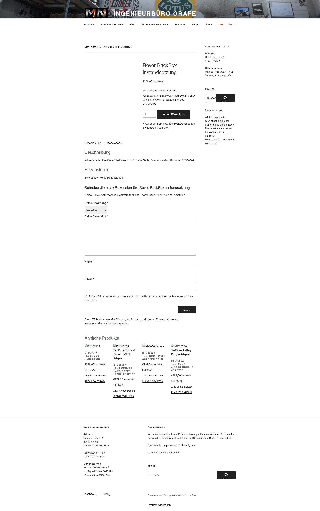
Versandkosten (168, 90)
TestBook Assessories (182, 123)
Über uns (180, 24)
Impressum (170, 445)
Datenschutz (154, 445)
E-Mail (89, 279)
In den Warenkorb (174, 114)
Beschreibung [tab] (93, 143)
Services (95, 46)
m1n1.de (89, 24)
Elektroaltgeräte (187, 445)
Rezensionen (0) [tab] (114, 143)
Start (87, 46)
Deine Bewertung (96, 203)
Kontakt (209, 24)
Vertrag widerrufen (160, 505)
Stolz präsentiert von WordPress (181, 495)
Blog (132, 24)
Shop (195, 24)
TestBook (162, 127)
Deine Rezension (96, 216)
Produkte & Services (112, 24)
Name (89, 261)
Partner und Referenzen (155, 24)
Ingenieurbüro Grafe (155, 13)
